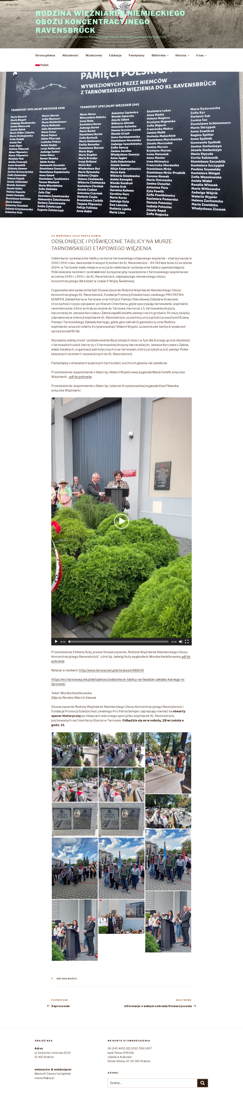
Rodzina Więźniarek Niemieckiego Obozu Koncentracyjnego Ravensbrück (110, 22)
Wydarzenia (94, 55)
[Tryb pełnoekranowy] (187, 641)
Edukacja (115, 55)
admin (96, 236)
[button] (121, 521)
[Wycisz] (181, 641)
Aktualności (70, 55)
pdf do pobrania (80, 377)
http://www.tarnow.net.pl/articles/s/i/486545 (111, 670)
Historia (180, 55)
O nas (200, 55)
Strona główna (45, 55)
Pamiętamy (136, 55)
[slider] (118, 642)
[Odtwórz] (56, 641)
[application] (121, 521)
